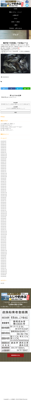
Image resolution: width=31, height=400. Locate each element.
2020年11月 (4, 252)
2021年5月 (3, 242)
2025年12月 (4, 154)
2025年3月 (3, 168)
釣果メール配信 (15, 21)
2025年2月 (3, 170)
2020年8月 (3, 257)
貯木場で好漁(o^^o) (6, 128)
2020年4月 (3, 263)
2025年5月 (3, 165)
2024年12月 (4, 173)
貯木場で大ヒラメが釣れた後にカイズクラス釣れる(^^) (15, 104)
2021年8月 (3, 237)
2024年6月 (3, 183)
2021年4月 (3, 244)
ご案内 (15, 25)
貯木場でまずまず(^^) (6, 125)
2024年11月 (4, 175)
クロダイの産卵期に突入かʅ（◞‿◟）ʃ (15, 108)
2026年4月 (3, 147)
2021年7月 (3, 239)
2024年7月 (3, 181)
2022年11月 (4, 213)
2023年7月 (3, 200)
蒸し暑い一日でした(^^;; (7, 130)
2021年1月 (3, 249)
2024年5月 (3, 184)
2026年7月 (3, 143)
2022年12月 (4, 212)
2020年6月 (3, 260)
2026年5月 (3, 146)
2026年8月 (3, 141)
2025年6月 (3, 163)
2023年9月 (3, 197)
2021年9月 (3, 236)
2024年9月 (3, 178)
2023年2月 (3, 208)
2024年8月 (3, 179)
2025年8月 (3, 160)
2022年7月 (3, 220)
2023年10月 (4, 196)
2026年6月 (3, 144)
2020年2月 (3, 266)
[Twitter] (4, 88)
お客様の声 (15, 15)
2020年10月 (4, 253)
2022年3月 (3, 226)
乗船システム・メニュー (15, 12)
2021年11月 (4, 233)
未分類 (2, 283)
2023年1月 (3, 210)
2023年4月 (3, 205)
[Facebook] (12, 88)
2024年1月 (3, 191)
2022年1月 (3, 229)
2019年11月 (4, 271)
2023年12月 (4, 192)
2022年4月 (3, 225)
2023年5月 (3, 204)
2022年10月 (4, 215)
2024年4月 (3, 186)
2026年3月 (3, 149)
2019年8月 (3, 276)
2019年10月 (4, 273)
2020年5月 (3, 262)
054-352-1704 (16, 304)
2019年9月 (3, 274)
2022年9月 (3, 216)
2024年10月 (4, 176)
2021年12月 (4, 231)
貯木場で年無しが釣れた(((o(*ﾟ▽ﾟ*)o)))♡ (11, 127)
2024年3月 (3, 188)
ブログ (15, 18)
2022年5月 (3, 223)
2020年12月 (4, 250)
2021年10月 (4, 234)
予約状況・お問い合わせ (15, 28)
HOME (15, 8)
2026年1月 (3, 152)
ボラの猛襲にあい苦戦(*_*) (8, 123)
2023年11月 (4, 194)
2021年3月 (3, 245)
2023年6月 (3, 202)
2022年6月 (3, 221)
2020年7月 (3, 258)
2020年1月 (3, 268)
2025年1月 (3, 171)
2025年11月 (4, 155)
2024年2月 (3, 189)
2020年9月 (3, 255)
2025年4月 (3, 167)
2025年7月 (3, 162)
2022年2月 (3, 228)
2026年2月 (3, 151)
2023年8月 (3, 199)
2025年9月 (3, 159)
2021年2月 (3, 247)
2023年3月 (3, 207)
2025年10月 (4, 157)
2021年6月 (3, 241)
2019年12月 (4, 270)
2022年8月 (3, 218)
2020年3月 (3, 265)
